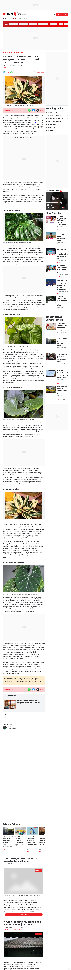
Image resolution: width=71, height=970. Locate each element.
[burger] (67, 18)
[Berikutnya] (45, 810)
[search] (54, 15)
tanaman (34, 122)
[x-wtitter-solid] (37, 110)
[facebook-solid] (33, 110)
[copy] (41, 110)
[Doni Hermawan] (5, 728)
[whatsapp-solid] (29, 110)
